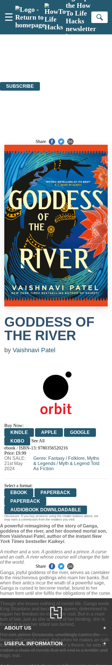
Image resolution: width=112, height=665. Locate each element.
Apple (49, 432)
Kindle (19, 432)
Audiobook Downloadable (45, 509)
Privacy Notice (13, 68)
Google (80, 432)
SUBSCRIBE (20, 86)
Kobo (17, 441)
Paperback (55, 492)
